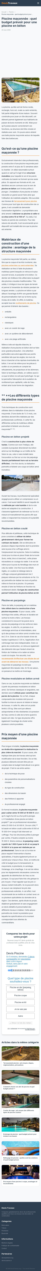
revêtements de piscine (26, 303)
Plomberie (5, 1231)
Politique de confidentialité (10, 1245)
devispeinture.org (7, 1258)
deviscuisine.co (7, 1260)
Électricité (5, 1233)
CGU (9, 1028)
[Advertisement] (20, 54)
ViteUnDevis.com (31, 1028)
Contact (4, 1248)
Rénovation (5, 1225)
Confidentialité (13, 1028)
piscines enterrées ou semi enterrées (18, 265)
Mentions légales (7, 1243)
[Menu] (38, 3)
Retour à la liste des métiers (21, 1023)
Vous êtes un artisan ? (30, 1029)
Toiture (4, 1228)
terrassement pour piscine (25, 201)
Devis (9, 3)
